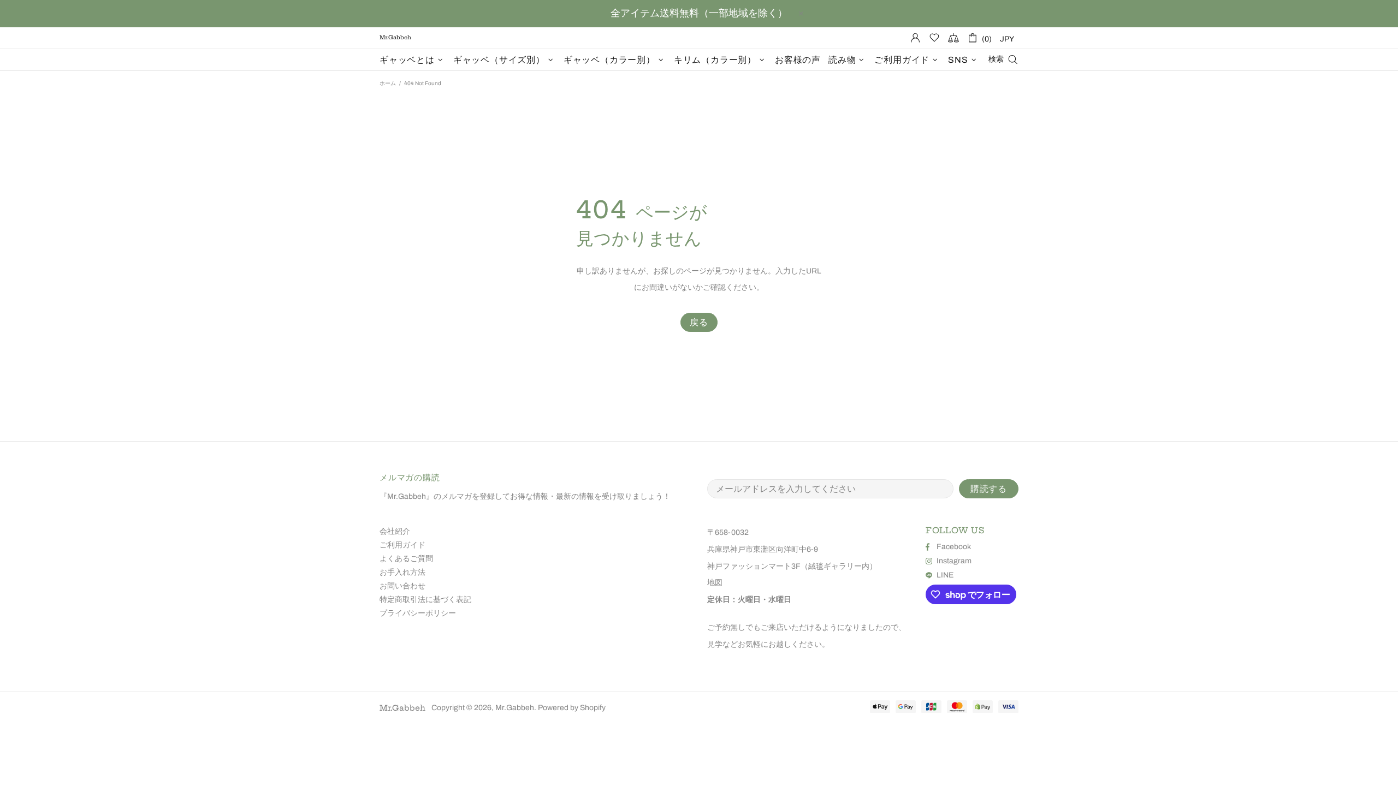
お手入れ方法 (402, 572)
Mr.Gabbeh (402, 708)
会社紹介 (395, 531)
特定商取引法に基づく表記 (425, 600)
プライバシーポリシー (418, 613)
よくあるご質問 (406, 559)
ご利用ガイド (402, 545)
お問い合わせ (402, 586)
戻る (699, 322)
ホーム (388, 83)
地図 (714, 583)
